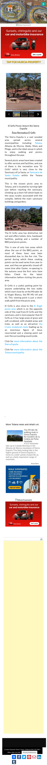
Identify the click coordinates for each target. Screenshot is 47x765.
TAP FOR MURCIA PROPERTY (23, 61)
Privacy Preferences (29, 752)
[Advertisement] (23, 637)
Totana (38, 143)
